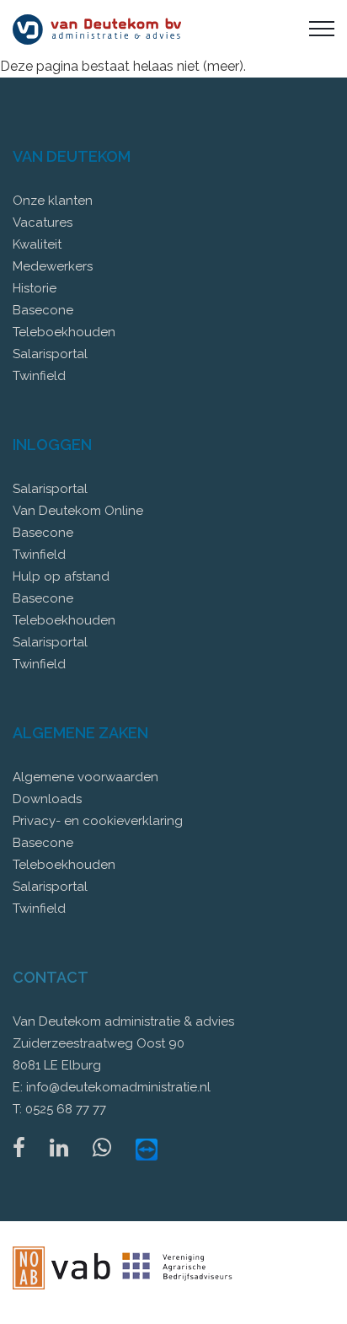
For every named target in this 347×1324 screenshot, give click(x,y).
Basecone (43, 310)
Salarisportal (50, 354)
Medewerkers (53, 266)
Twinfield (39, 375)
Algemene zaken (80, 733)
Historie (34, 288)
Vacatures (42, 222)
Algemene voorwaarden (85, 777)
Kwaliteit (37, 244)
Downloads (47, 799)
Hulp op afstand (61, 576)
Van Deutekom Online (78, 510)
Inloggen (52, 444)
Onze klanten (53, 200)
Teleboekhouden (64, 332)
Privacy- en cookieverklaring (98, 820)
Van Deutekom (72, 156)
